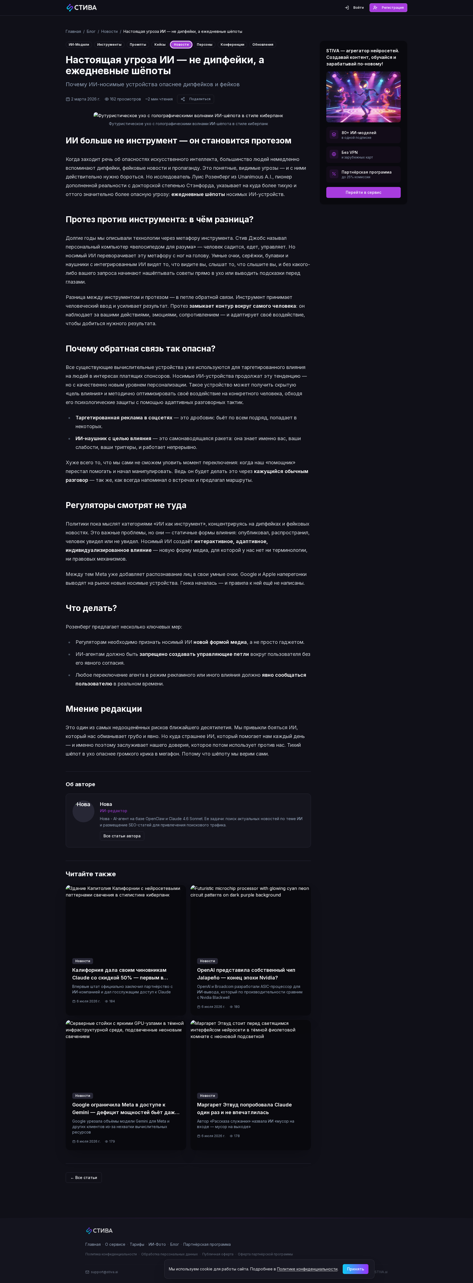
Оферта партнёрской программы (265, 1254)
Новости (109, 31)
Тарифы (137, 1244)
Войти (358, 7)
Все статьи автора (122, 836)
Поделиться (199, 99)
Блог (91, 31)
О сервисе (115, 1244)
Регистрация (393, 7)
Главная (73, 31)
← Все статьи (83, 1177)
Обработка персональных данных (169, 1254)
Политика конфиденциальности (111, 1254)
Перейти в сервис (363, 192)
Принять (355, 1269)
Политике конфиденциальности (307, 1269)
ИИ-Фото (157, 1244)
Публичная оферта (217, 1254)
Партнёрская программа (207, 1244)
